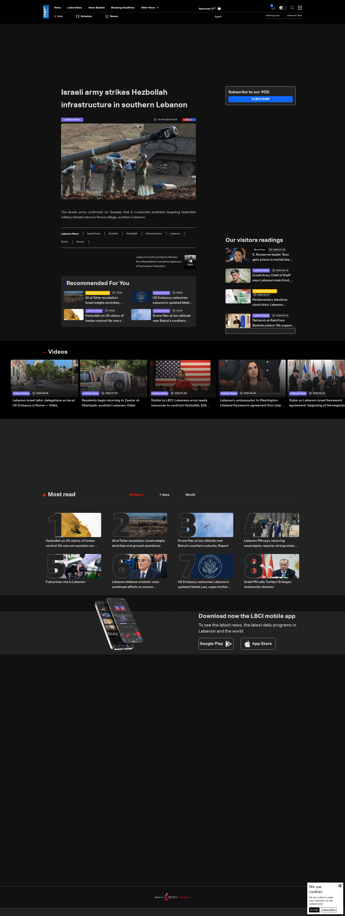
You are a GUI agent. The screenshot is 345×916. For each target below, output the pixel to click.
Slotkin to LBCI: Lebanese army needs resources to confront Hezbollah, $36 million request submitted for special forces (183, 403)
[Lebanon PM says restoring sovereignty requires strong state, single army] (271, 530)
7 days (164, 494)
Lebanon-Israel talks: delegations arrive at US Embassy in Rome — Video (44, 403)
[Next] (340, 384)
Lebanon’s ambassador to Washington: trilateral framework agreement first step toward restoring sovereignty (250, 403)
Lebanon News (161, 293)
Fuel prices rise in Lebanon (65, 582)
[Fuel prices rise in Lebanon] (73, 572)
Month (191, 494)
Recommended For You (97, 283)
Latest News (74, 7)
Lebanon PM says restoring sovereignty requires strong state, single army (269, 543)
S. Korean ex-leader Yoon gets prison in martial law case (271, 257)
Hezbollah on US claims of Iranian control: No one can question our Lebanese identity (105, 318)
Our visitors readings (254, 240)
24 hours (136, 494)
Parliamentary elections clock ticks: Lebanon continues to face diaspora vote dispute (272, 302)
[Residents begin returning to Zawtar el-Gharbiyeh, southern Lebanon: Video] (113, 384)
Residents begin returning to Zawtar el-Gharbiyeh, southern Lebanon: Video (111, 403)
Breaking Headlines (123, 7)
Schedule (86, 16)
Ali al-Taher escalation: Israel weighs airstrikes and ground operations (102, 300)
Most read (61, 495)
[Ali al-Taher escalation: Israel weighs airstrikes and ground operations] (139, 530)
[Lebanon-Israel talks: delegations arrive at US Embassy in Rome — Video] (44, 384)
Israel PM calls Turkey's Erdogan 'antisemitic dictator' (267, 584)
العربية (218, 16)
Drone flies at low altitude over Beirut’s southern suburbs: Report (172, 318)
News (57, 7)
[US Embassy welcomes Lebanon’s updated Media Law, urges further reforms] (205, 572)
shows (114, 16)
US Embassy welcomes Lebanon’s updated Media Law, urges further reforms (172, 300)
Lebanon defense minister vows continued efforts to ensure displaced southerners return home (138, 585)
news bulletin (97, 7)
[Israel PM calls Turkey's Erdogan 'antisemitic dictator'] (271, 572)
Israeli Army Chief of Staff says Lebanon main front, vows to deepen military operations (271, 278)
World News (260, 250)
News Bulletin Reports (98, 293)
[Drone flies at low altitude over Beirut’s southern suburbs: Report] (205, 530)
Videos (57, 352)
